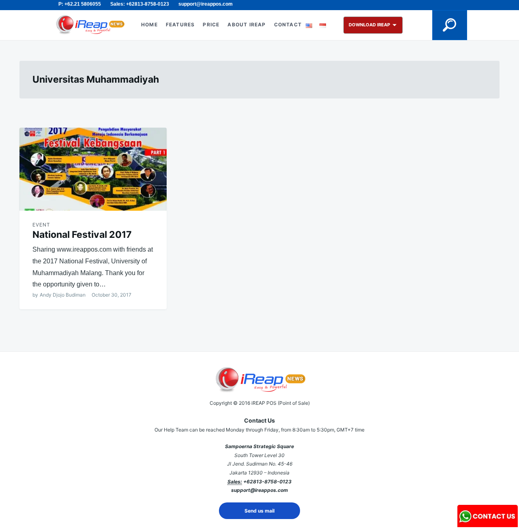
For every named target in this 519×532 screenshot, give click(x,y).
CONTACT (288, 24)
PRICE (211, 24)
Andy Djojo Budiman (63, 295)
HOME (149, 24)
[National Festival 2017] (93, 169)
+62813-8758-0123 (267, 482)
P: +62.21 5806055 (79, 4)
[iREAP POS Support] (488, 524)
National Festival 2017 (82, 234)
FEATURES (180, 24)
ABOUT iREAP (246, 24)
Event (41, 225)
